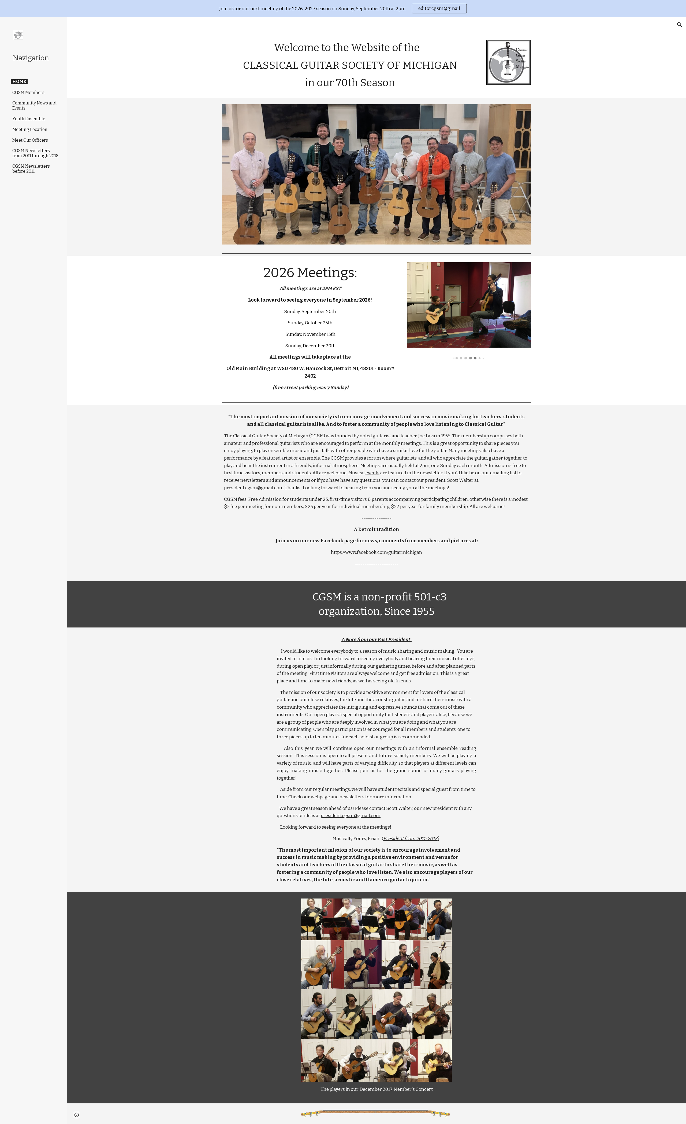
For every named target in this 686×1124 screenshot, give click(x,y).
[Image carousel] (469, 310)
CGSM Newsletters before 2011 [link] (31, 169)
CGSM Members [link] (28, 92)
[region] (343, 8)
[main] (350, 65)
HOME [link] (19, 81)
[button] (679, 24)
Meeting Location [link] (29, 129)
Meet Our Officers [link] (30, 140)
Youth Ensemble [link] (28, 118)
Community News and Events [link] (34, 105)
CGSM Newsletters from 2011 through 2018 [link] (35, 153)
